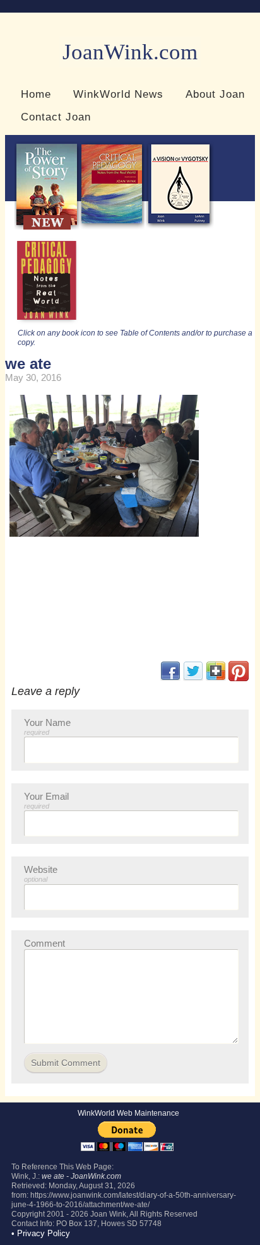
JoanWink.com (130, 52)
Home (36, 94)
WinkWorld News (118, 94)
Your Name (47, 726)
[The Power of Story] (47, 226)
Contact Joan (56, 116)
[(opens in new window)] (238, 678)
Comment (44, 943)
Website (40, 873)
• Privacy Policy (40, 1233)
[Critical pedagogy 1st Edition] (47, 323)
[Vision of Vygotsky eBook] (179, 226)
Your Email (46, 800)
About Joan (215, 94)
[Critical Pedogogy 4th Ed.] (112, 226)
